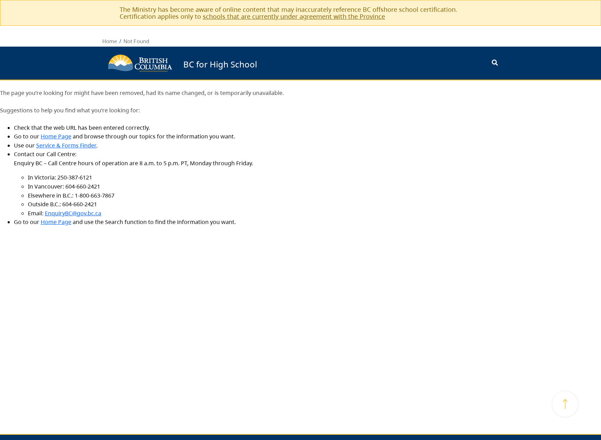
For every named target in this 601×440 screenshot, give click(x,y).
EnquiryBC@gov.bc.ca (73, 213)
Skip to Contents (260, 59)
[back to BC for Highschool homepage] (140, 63)
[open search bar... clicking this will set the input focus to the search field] (495, 63)
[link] (491, 9)
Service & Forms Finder (66, 145)
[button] (565, 404)
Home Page (56, 136)
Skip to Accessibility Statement (260, 63)
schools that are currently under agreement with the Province (294, 16)
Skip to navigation (260, 59)
